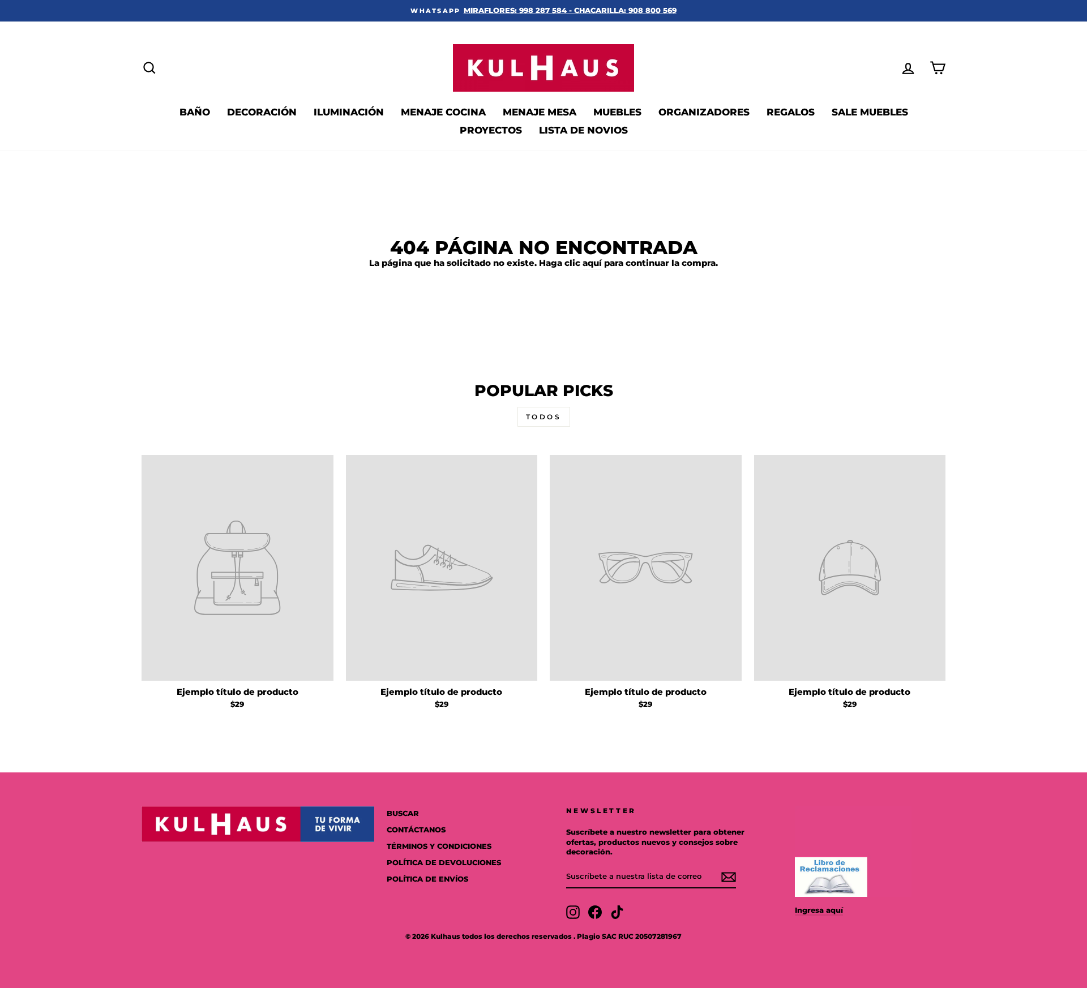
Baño (194, 112)
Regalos (791, 112)
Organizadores (704, 112)
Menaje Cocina (443, 112)
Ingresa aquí (819, 910)
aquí (592, 262)
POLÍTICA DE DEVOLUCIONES (444, 862)
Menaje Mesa (539, 112)
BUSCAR (403, 813)
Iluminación (349, 112)
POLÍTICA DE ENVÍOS (427, 879)
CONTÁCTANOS (416, 830)
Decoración (262, 112)
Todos (544, 417)
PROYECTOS (491, 130)
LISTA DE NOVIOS (583, 130)
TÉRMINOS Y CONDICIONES (439, 846)
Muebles (617, 112)
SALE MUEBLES (870, 112)
